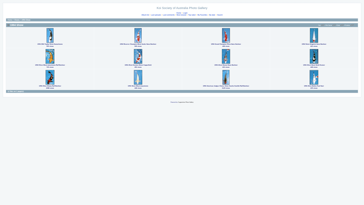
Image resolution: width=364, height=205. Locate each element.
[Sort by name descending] (335, 25)
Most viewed (181, 15)
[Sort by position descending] (353, 25)
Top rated (192, 15)
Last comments (169, 15)
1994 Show (25, 20)
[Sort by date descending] (343, 25)
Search (220, 15)
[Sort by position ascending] (351, 25)
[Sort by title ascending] (321, 25)
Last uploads (156, 15)
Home (178, 13)
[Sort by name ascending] (333, 25)
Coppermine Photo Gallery (186, 102)
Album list (145, 15)
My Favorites (202, 15)
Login (185, 13)
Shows (17, 20)
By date (212, 15)
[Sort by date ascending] (341, 25)
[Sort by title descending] (323, 25)
